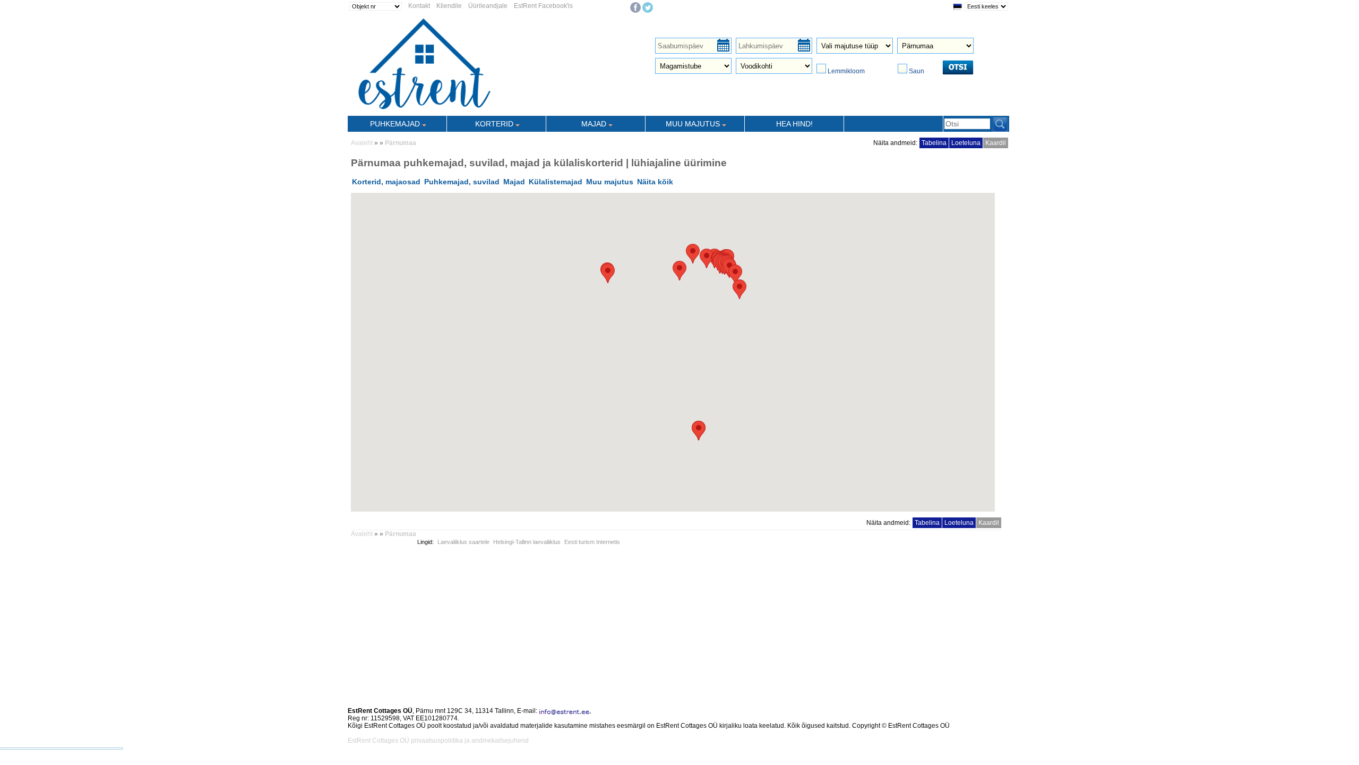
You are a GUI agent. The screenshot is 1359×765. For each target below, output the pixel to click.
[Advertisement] (666, 625)
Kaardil (995, 143)
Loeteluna (965, 143)
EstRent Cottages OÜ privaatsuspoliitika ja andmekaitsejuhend (438, 740)
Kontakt (419, 6)
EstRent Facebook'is (543, 6)
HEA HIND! (794, 124)
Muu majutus (609, 181)
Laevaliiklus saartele (463, 542)
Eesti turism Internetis (592, 542)
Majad (514, 181)
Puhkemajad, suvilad (462, 181)
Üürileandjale (488, 6)
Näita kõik (655, 181)
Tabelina (934, 143)
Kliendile (449, 6)
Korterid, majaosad (386, 181)
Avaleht (362, 143)
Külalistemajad (555, 181)
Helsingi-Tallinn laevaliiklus (527, 542)
